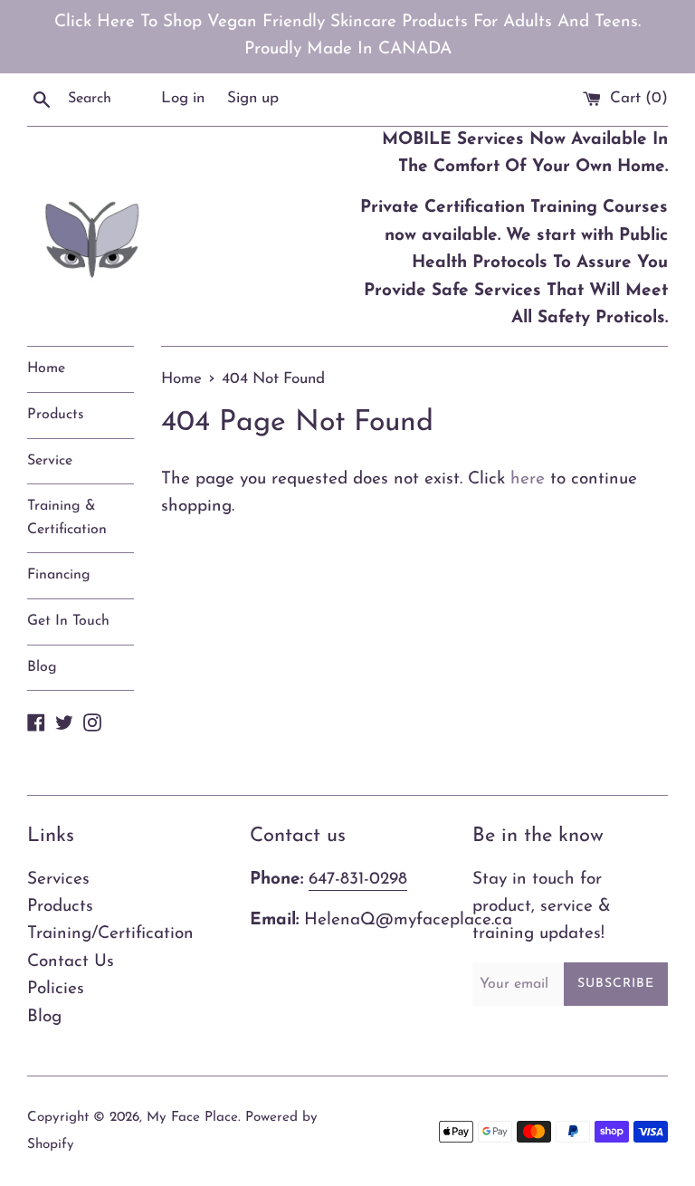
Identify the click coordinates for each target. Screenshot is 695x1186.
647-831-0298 (358, 879)
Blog (42, 667)
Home (46, 368)
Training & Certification (67, 518)
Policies (55, 989)
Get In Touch (68, 621)
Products (55, 414)
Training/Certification (110, 933)
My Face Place (192, 1117)
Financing (58, 575)
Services (58, 879)
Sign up (253, 98)
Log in (183, 98)
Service (49, 461)
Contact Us (70, 962)
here (527, 479)
